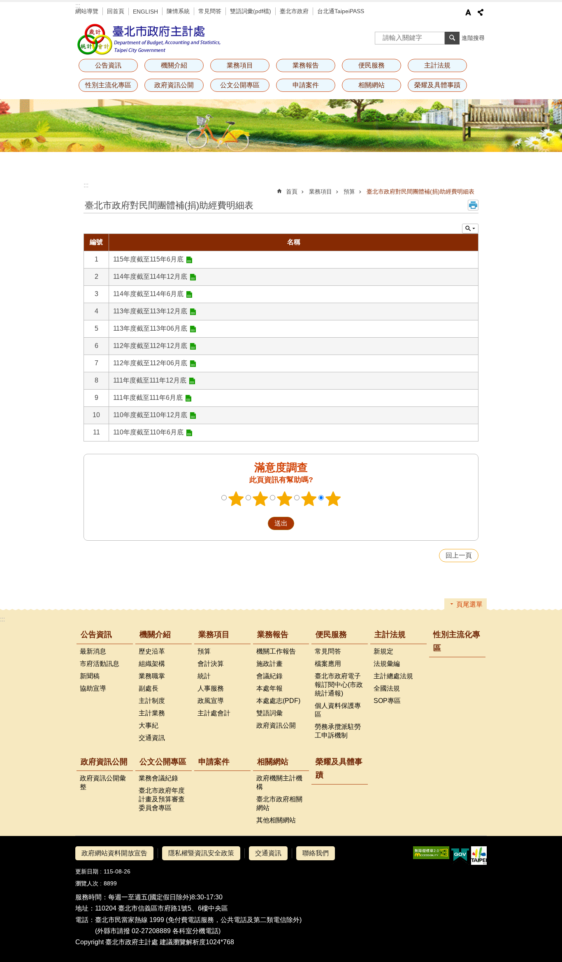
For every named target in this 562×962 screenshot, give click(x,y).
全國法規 (387, 688)
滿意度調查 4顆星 (309, 499)
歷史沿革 (152, 651)
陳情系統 (178, 11)
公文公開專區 (162, 761)
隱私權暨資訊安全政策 (201, 853)
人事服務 (210, 688)
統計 (204, 675)
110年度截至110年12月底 (150, 414)
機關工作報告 (276, 651)
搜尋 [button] (452, 38)
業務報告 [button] (306, 65)
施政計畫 (269, 663)
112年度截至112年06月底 (150, 363)
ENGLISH (145, 11)
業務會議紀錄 (158, 778)
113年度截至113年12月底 (150, 311)
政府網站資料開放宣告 (114, 853)
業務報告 (272, 634)
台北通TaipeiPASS (340, 11)
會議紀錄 (269, 675)
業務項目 (320, 191)
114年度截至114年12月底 (150, 276)
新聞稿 (90, 675)
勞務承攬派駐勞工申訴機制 (338, 731)
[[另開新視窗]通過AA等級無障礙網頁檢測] (431, 852)
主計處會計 (213, 713)
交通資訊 (152, 737)
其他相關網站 (276, 820)
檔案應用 (328, 663)
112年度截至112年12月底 (150, 345)
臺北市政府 (294, 11)
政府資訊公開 (276, 725)
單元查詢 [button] (470, 228)
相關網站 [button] (371, 85)
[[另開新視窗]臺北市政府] (479, 855)
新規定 (383, 651)
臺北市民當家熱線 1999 (129, 919)
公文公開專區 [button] (240, 85)
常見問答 (209, 11)
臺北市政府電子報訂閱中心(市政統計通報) (339, 684)
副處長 (148, 688)
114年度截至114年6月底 (148, 293)
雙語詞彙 (269, 713)
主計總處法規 (393, 675)
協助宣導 (93, 688)
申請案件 (306, 85)
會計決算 (210, 663)
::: (77, 5)
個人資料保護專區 (338, 710)
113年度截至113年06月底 (150, 328)
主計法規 (390, 634)
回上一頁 (459, 555)
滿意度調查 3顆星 (285, 499)
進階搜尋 (473, 38)
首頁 (291, 191)
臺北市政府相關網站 (279, 803)
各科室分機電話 (195, 930)
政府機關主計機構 (279, 782)
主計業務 (152, 713)
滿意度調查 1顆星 (236, 499)
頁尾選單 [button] (469, 604)
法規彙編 (387, 663)
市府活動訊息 (99, 663)
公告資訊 (96, 634)
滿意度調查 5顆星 (333, 499)
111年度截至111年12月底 (149, 380)
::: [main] (86, 185)
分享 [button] (480, 12)
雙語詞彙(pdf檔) (250, 11)
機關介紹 (155, 634)
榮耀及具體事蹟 (437, 85)
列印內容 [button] (473, 205)
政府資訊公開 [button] (174, 85)
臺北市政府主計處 (149, 39)
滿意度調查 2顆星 (260, 499)
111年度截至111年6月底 (148, 397)
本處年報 (269, 688)
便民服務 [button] (371, 65)
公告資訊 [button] (108, 65)
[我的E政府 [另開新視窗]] (460, 855)
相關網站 (272, 761)
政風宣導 (210, 700)
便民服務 (331, 634)
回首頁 (115, 11)
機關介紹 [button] (174, 65)
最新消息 (93, 651)
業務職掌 (152, 675)
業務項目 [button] (240, 65)
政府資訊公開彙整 (103, 782)
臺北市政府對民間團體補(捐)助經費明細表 (420, 191)
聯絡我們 (315, 853)
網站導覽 (86, 11)
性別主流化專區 (108, 85)
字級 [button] (468, 12)
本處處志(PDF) (278, 700)
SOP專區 (387, 700)
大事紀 (148, 725)
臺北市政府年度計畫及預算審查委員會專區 (162, 799)
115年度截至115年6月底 (148, 259)
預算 (349, 191)
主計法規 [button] (437, 65)
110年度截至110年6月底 (148, 432)
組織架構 (152, 663)
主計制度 (152, 700)
